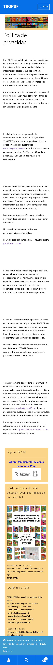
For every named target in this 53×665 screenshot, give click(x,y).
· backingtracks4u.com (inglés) (20, 619)
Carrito (40, 658)
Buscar (26, 660)
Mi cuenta (9, 660)
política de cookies (12, 243)
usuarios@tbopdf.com (14, 148)
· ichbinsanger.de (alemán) (18, 622)
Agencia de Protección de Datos (32, 429)
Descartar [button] (8, 651)
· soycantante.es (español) (19, 616)
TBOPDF (10, 6)
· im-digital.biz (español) (18, 613)
